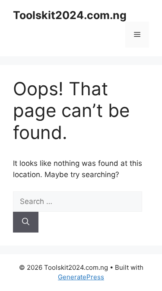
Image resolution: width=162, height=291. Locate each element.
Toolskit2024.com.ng (70, 15)
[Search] (25, 222)
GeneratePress (81, 277)
